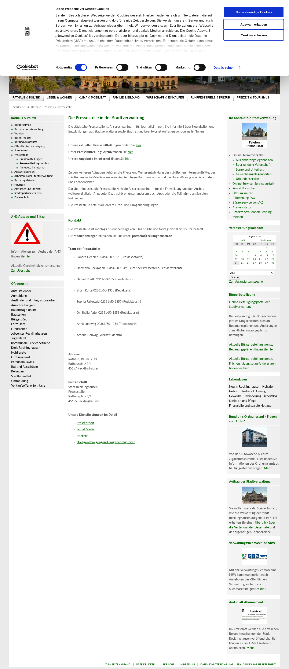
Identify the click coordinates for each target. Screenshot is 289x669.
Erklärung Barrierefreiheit (256, 664)
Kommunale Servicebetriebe (30, 343)
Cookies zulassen (254, 35)
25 (242, 263)
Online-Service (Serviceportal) (253, 184)
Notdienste (18, 352)
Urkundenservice (247, 179)
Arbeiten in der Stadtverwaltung (33, 176)
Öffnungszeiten (243, 193)
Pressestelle (65, 107)
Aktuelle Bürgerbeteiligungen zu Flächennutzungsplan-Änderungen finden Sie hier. (252, 363)
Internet (82, 436)
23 (272, 259)
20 (254, 259)
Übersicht (167, 664)
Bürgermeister (23, 138)
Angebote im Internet (32, 167)
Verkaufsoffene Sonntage (28, 385)
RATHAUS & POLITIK (26, 97)
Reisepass (18, 371)
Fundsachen (19, 329)
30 (272, 263)
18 (242, 259)
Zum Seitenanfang (118, 664)
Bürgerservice (22, 125)
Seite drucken (145, 664)
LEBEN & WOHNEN (59, 97)
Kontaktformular (244, 188)
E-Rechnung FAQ (244, 198)
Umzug (261, 391)
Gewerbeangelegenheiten (253, 174)
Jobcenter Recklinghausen (29, 333)
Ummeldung (19, 381)
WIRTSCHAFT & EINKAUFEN (165, 97)
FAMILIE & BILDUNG (126, 97)
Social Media (86, 429)
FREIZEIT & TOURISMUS (253, 97)
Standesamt (21, 150)
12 (248, 255)
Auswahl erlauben (253, 24)
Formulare (18, 324)
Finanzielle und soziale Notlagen (251, 406)
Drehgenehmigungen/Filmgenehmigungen (106, 442)
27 (254, 263)
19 (248, 259)
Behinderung (252, 396)
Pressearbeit (85, 423)
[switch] (122, 67)
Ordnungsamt (20, 357)
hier (27, 256)
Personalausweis (22, 362)
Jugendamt (18, 338)
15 (266, 255)
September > (266, 240)
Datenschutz (21, 197)
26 (248, 263)
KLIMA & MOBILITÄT (92, 97)
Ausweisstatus (242, 207)
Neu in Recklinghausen (244, 387)
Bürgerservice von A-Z (248, 202)
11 (242, 255)
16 (272, 255)
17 (236, 259)
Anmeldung (19, 296)
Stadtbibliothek (21, 376)
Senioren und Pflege (242, 401)
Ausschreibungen (24, 172)
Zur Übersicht (20, 270)
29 (266, 263)
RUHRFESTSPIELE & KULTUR (210, 97)
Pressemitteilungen (31, 159)
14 (260, 255)
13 (254, 255)
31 (236, 267)
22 (266, 259)
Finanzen (19, 184)
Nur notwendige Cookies (253, 12)
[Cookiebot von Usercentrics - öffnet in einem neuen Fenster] (27, 67)
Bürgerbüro (19, 319)
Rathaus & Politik (41, 107)
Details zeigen (223, 67)
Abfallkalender (21, 291)
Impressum (187, 664)
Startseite (19, 107)
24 (236, 263)
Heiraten (268, 387)
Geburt (234, 391)
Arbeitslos (270, 396)
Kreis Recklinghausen (25, 348)
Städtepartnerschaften (27, 193)
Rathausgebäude (24, 180)
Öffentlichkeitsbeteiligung (29, 146)
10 (236, 255)
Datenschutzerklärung (216, 664)
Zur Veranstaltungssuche (246, 281)
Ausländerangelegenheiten (254, 160)
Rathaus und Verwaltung (29, 129)
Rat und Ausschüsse (25, 142)
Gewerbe (235, 396)
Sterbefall (247, 391)
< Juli (242, 240)
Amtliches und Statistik (27, 189)
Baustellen (18, 314)
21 (260, 259)
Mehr (268, 468)
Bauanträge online (24, 310)
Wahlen (18, 133)
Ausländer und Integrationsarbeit (33, 300)
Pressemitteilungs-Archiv (34, 163)
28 (260, 263)
